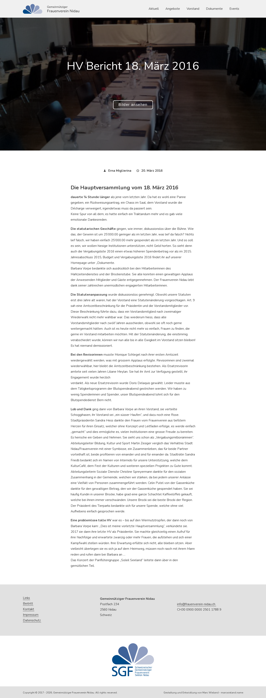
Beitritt (28, 604)
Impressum (30, 615)
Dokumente (214, 9)
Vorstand (193, 9)
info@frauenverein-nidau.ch (196, 604)
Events (234, 9)
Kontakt (28, 609)
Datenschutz (32, 620)
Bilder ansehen (133, 105)
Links (26, 598)
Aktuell (154, 9)
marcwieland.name (232, 692)
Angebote (172, 9)
